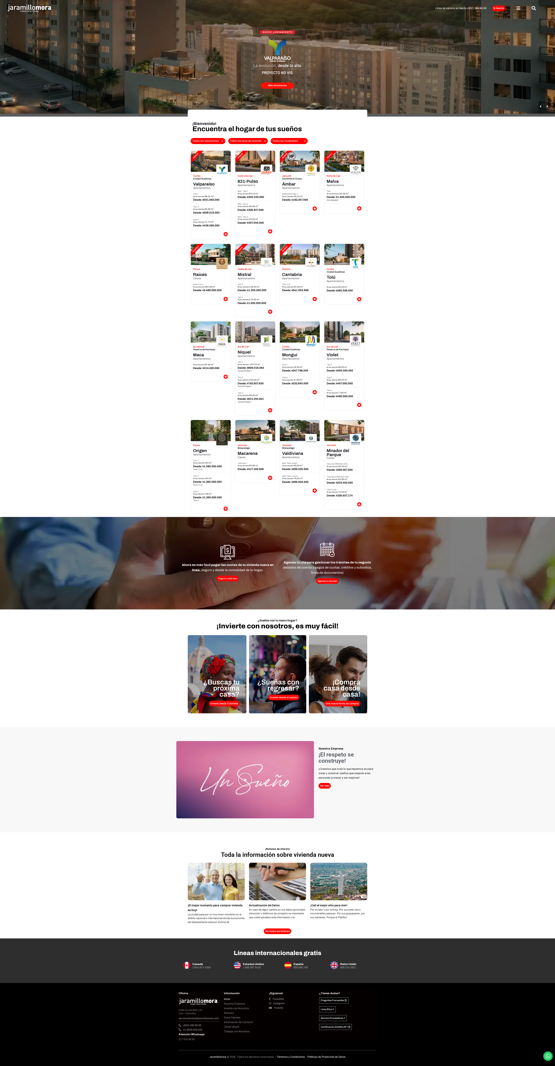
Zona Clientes (232, 1017)
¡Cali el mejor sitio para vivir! (328, 905)
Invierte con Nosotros (236, 1008)
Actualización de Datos (264, 905)
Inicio (227, 999)
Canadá (197, 964)
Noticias (229, 1013)
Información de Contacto (238, 1022)
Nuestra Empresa (234, 1003)
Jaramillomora (217, 1057)
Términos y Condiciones (291, 1057)
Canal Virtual (231, 1027)
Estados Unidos (253, 964)
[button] (245, 779)
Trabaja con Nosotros (237, 1031)
